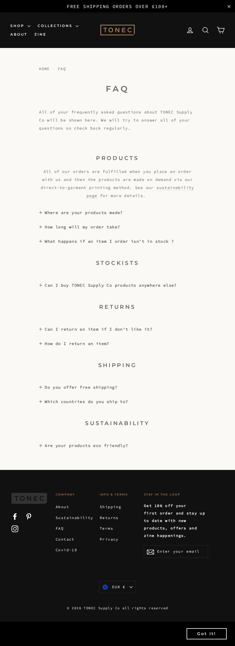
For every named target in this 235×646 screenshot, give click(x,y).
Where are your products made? (84, 212)
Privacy (109, 539)
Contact (65, 539)
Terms (106, 528)
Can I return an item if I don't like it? (98, 329)
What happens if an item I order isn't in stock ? (109, 241)
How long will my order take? (82, 227)
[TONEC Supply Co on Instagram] (14, 528)
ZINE (40, 34)
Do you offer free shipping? (81, 387)
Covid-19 (66, 549)
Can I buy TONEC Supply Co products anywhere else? (111, 285)
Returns (109, 517)
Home (44, 68)
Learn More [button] (57, 637)
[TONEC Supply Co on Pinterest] (28, 516)
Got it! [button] (206, 633)
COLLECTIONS (56, 26)
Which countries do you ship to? (86, 401)
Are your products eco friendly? (86, 445)
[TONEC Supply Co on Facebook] (14, 516)
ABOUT (18, 34)
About (62, 506)
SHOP (18, 26)
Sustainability (73, 517)
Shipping (110, 506)
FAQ (60, 528)
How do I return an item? (77, 343)
